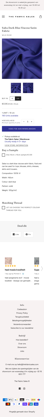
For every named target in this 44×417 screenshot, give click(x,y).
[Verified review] (23, 274)
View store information (16, 145)
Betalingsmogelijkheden (22, 320)
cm (18, 98)
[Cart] (41, 16)
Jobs (22, 351)
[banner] (21, 16)
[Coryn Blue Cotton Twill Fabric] (37, 261)
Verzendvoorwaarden (22, 324)
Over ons (22, 344)
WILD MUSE (7, 35)
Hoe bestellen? (22, 340)
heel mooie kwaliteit (15, 269)
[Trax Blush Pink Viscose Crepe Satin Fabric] (8, 261)
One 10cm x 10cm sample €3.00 (19, 155)
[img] (20, 388)
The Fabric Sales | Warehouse (17, 139)
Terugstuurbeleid (22, 317)
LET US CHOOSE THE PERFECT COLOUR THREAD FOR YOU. (23, 209)
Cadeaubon (22, 309)
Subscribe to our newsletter (22, 328)
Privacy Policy (22, 313)
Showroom (22, 347)
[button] (42, 267)
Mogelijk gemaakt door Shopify (22, 412)
